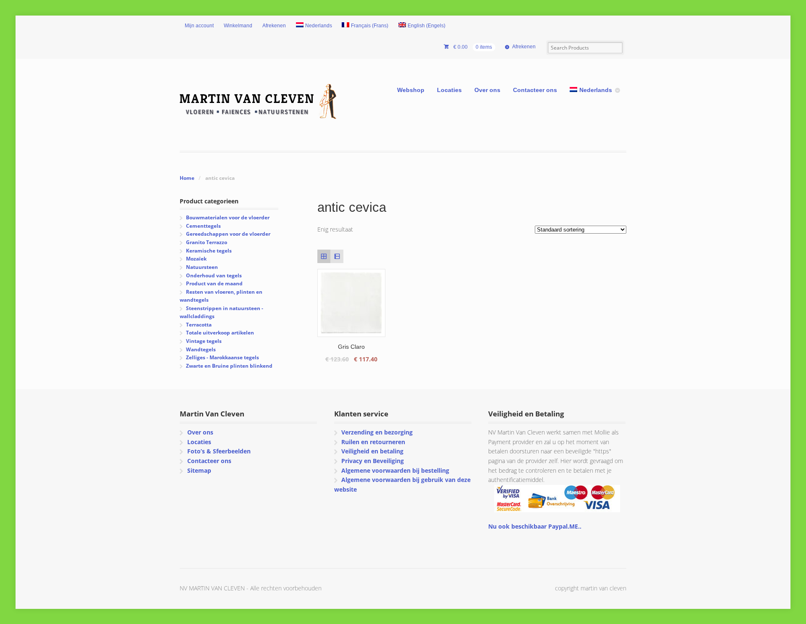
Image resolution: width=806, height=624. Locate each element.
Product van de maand (214, 283)
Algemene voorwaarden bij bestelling (395, 470)
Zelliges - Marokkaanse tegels (222, 357)
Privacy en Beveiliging (372, 461)
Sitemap (199, 470)
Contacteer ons (535, 90)
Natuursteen (202, 267)
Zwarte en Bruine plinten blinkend (229, 365)
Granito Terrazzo (206, 242)
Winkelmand (238, 26)
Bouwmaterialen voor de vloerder (228, 217)
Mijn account (199, 26)
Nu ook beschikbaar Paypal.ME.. (534, 526)
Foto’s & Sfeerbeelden (219, 451)
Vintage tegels (204, 341)
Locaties (449, 90)
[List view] (336, 256)
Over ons (487, 90)
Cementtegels (203, 225)
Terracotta (199, 324)
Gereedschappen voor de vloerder (228, 233)
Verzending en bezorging (377, 432)
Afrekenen (274, 26)
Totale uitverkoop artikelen (220, 332)
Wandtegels (201, 349)
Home (187, 178)
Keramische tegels (209, 250)
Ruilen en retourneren (373, 442)
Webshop (410, 90)
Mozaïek (196, 258)
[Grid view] (323, 256)
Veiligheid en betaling (372, 451)
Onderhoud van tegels (214, 275)
